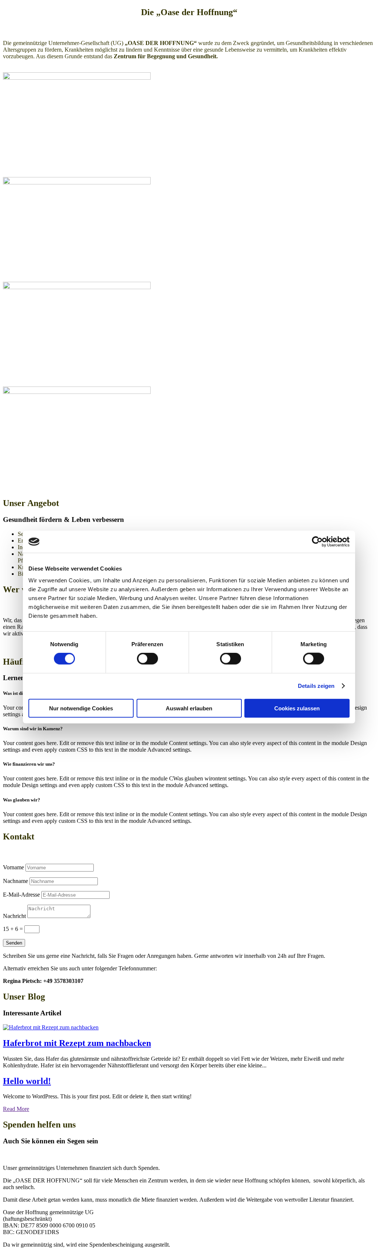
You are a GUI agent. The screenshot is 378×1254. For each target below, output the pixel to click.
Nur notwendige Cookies (81, 708)
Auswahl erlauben (189, 708)
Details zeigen (316, 686)
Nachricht (14, 916)
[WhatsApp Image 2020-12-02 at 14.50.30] (77, 392)
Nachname (15, 881)
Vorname (13, 867)
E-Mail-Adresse (21, 894)
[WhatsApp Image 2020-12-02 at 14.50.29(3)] (77, 287)
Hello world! (27, 1081)
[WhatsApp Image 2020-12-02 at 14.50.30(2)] (77, 78)
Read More (16, 1109)
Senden (14, 943)
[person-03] (77, 182)
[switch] (147, 659)
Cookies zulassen (297, 708)
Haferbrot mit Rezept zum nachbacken (77, 1043)
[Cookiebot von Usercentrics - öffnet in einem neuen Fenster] (317, 541)
